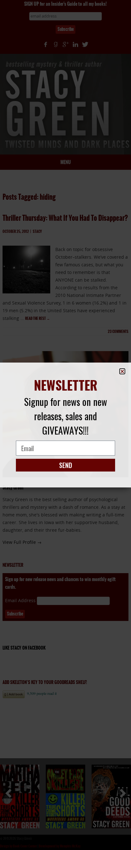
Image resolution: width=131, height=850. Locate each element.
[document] (65, 425)
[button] (122, 371)
